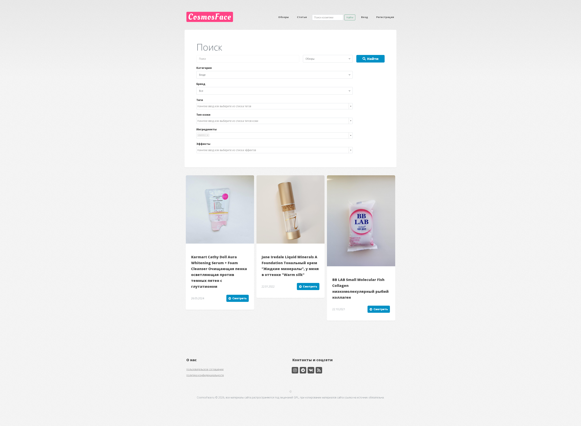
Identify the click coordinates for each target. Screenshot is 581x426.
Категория (204, 68)
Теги (199, 100)
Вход (364, 17)
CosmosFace (209, 17)
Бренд (200, 84)
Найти (349, 17)
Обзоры (283, 17)
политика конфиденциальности (205, 375)
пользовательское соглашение (205, 369)
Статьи (302, 17)
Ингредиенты (206, 129)
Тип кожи (203, 114)
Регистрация (385, 17)
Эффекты (203, 144)
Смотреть (239, 298)
